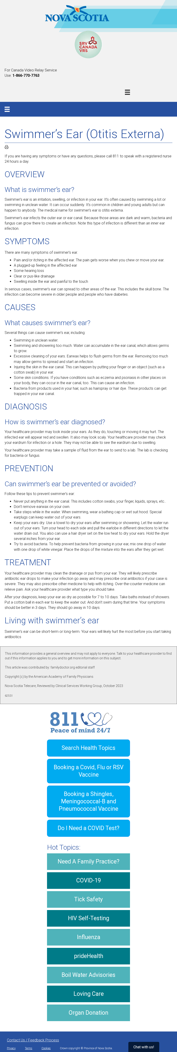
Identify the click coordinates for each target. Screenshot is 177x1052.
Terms (28, 1048)
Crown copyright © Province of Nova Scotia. (86, 1048)
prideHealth (88, 956)
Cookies (46, 1048)
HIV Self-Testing (88, 918)
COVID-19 (88, 880)
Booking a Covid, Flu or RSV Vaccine (89, 771)
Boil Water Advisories (88, 975)
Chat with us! (143, 1047)
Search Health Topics (88, 748)
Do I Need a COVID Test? (88, 828)
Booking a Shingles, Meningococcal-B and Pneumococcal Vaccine (88, 801)
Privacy (11, 1048)
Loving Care (89, 993)
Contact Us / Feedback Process (33, 1040)
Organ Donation (88, 1012)
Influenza (88, 937)
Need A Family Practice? (88, 861)
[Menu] (127, 92)
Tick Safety (88, 899)
